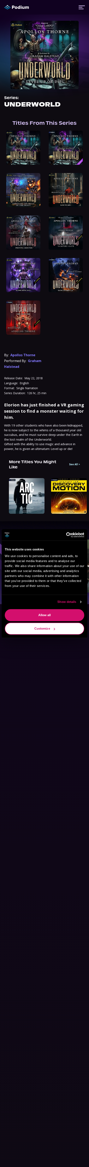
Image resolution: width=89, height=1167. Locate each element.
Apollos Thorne (22, 355)
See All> (74, 464)
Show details (66, 601)
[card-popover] (23, 148)
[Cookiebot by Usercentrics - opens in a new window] (66, 535)
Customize (42, 628)
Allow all (44, 615)
